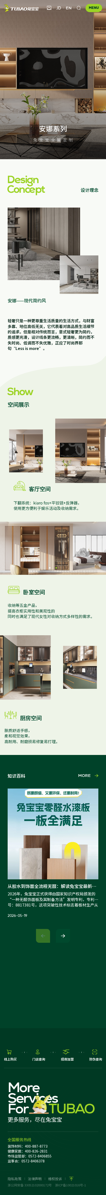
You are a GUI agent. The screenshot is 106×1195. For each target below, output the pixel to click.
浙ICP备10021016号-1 (70, 1185)
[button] (50, 568)
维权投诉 (55, 1178)
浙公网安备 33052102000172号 (30, 1185)
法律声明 (35, 1178)
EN (68, 8)
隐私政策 (14, 1178)
